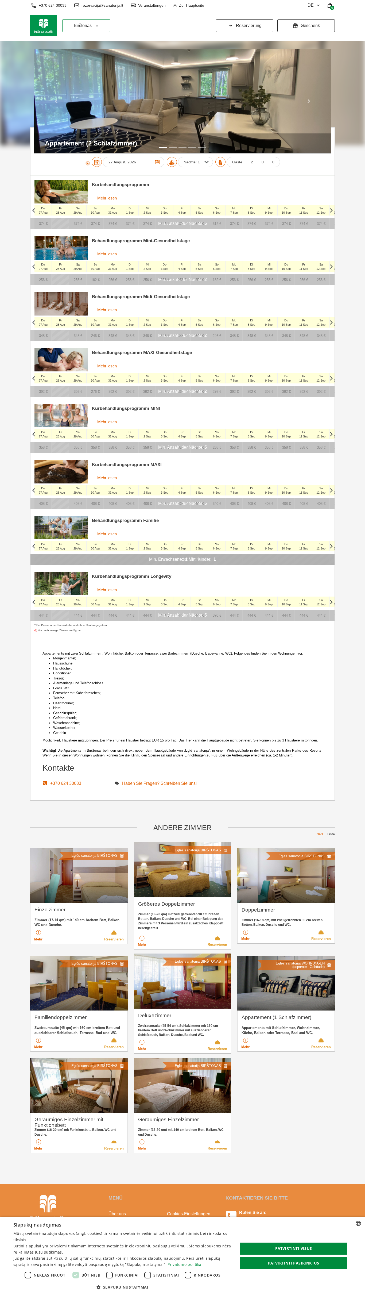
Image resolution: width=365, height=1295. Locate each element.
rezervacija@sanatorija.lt (102, 5)
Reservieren (114, 939)
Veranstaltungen (152, 5)
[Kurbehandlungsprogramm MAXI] (61, 471)
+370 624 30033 (53, 5)
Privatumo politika (184, 1264)
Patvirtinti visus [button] (293, 1248)
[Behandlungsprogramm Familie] (61, 527)
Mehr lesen (106, 198)
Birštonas (83, 25)
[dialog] (182, 1256)
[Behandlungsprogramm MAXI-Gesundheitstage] (61, 359)
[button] (56, 101)
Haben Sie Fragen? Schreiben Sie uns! (159, 783)
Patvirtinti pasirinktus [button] (293, 1263)
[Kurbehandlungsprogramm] (61, 191)
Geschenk (310, 25)
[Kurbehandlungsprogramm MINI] (61, 415)
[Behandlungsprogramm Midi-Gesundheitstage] (61, 304)
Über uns (117, 1214)
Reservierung (249, 25)
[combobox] (358, 1223)
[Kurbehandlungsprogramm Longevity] (61, 583)
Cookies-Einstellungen (188, 1214)
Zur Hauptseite (191, 5)
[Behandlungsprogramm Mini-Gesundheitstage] (61, 247)
